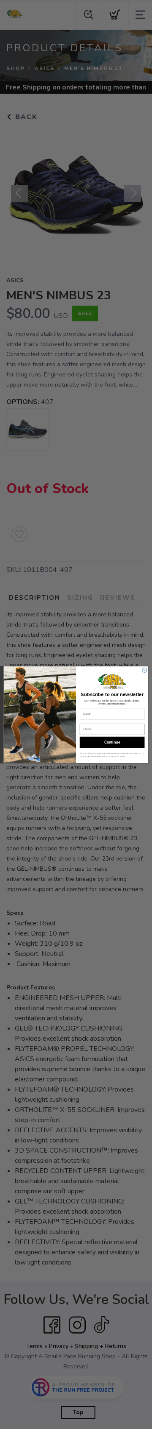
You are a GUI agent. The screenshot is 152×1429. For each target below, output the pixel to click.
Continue (112, 742)
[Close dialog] (144, 670)
